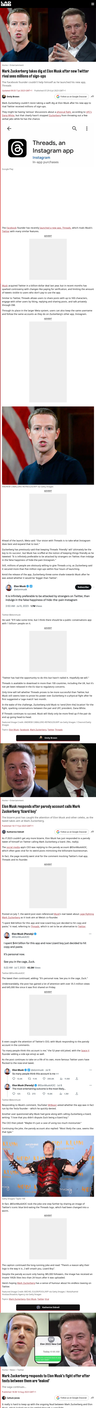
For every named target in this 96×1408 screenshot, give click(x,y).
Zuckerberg (55, 115)
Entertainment (17, 65)
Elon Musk (14, 729)
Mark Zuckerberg (38, 729)
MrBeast (52, 1104)
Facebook (11, 227)
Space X (85, 1050)
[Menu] (93, 4)
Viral (47, 1299)
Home (5, 65)
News (12, 1370)
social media (13, 847)
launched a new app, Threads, (55, 227)
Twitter (6, 231)
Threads (59, 729)
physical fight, (64, 111)
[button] (92, 96)
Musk (5, 285)
